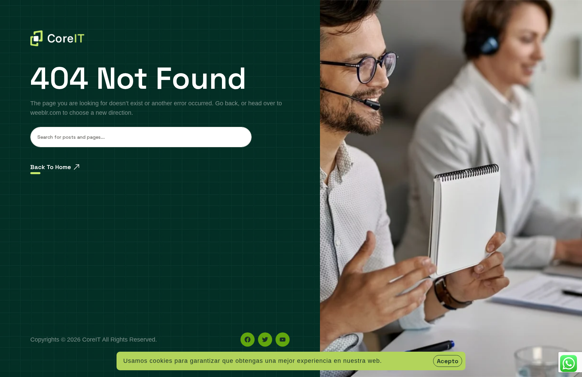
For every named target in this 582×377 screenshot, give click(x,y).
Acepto (447, 361)
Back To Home (50, 167)
